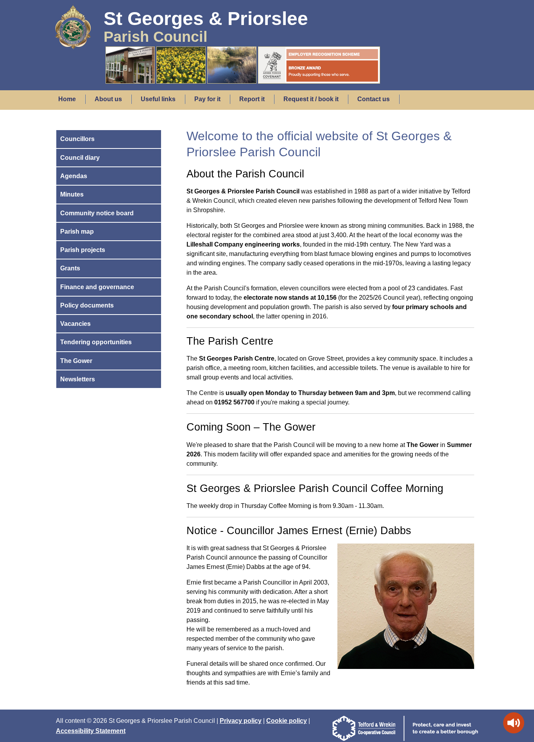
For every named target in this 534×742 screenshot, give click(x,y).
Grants (70, 268)
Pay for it (207, 99)
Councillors (77, 139)
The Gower (76, 361)
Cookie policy (286, 720)
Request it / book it (311, 99)
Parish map (77, 231)
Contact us (373, 99)
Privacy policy (241, 720)
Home (67, 99)
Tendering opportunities (96, 342)
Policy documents (87, 305)
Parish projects (82, 250)
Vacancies (75, 323)
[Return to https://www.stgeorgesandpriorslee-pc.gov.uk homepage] (73, 42)
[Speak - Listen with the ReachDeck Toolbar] (513, 722)
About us (108, 99)
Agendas (73, 176)
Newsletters (77, 379)
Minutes (72, 194)
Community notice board (97, 213)
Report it (252, 99)
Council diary (80, 157)
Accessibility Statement (90, 731)
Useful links (158, 99)
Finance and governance (97, 287)
